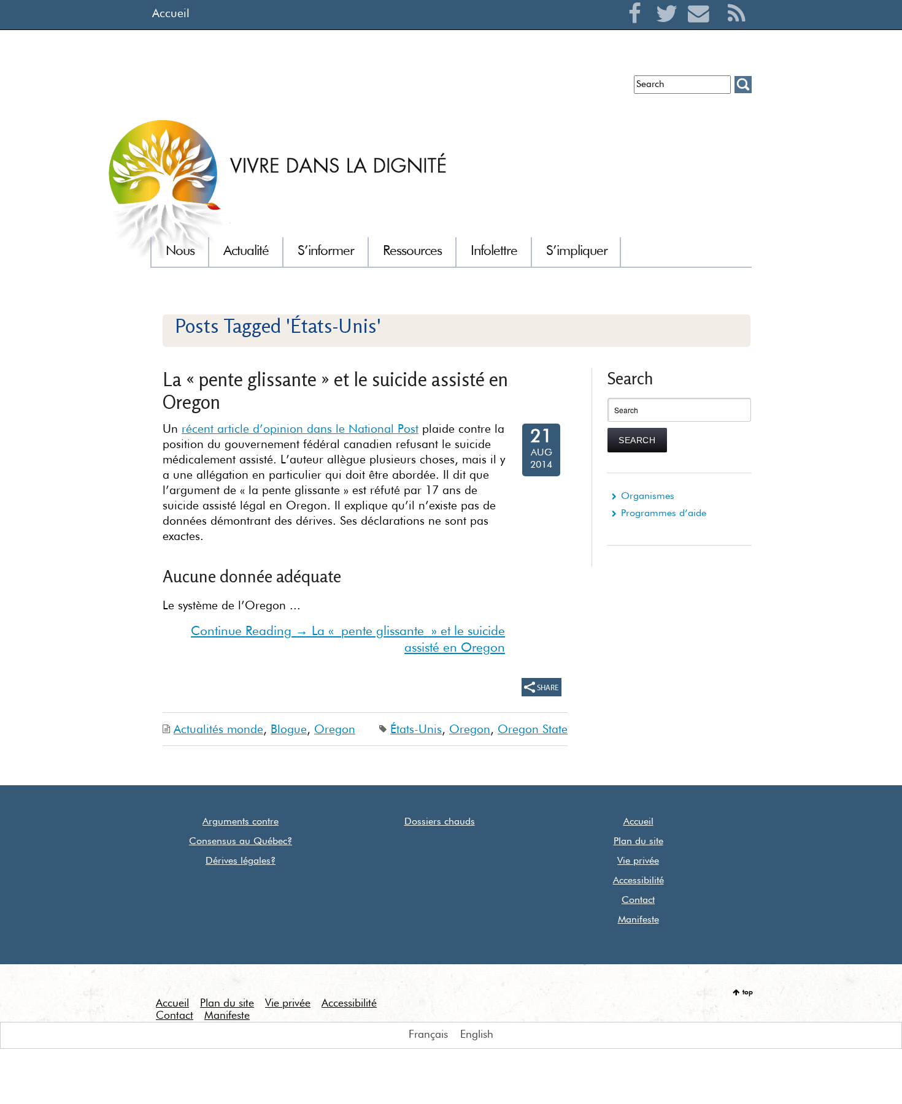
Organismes (647, 496)
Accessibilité (638, 881)
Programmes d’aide (663, 514)
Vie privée (638, 861)
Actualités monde (218, 730)
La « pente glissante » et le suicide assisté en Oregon (335, 390)
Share (541, 687)
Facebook (638, 28)
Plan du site (638, 842)
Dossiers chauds (439, 822)
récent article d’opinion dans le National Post (300, 429)
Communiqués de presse (440, 89)
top (747, 992)
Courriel (702, 28)
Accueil (171, 14)
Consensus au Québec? (240, 842)
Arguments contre (240, 822)
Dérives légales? (241, 861)
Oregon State (533, 730)
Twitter (670, 28)
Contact (638, 900)
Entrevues (351, 89)
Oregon (334, 730)
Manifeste (638, 920)
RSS (737, 28)
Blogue (289, 730)
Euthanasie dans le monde (567, 89)
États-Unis (416, 730)
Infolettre (299, 89)
